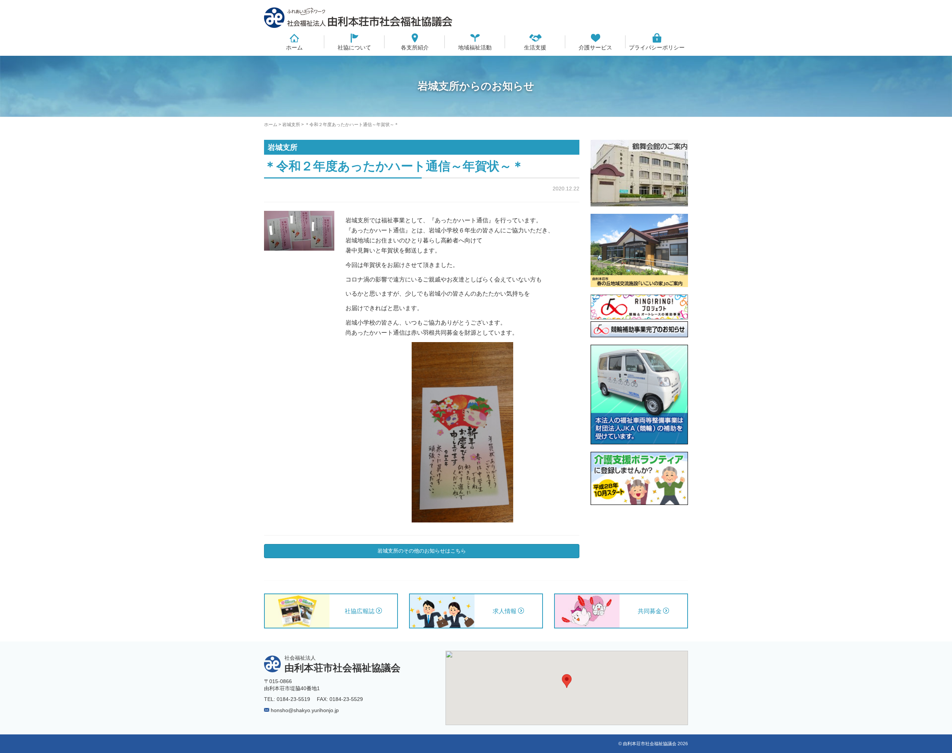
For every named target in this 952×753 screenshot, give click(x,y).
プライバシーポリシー (657, 47)
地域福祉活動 (475, 47)
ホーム (294, 47)
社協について (354, 47)
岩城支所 (291, 124)
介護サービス (595, 47)
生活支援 (535, 47)
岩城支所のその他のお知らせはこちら (421, 551)
